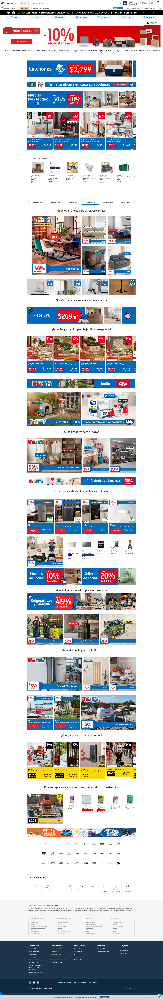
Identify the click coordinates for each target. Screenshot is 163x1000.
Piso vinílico (34, 931)
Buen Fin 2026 (116, 933)
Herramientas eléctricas (64, 929)
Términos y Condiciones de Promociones (36, 968)
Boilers (87, 931)
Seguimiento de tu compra (58, 959)
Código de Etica (78, 951)
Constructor (24, 8)
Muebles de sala (90, 933)
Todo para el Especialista (80, 957)
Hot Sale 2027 (123, 953)
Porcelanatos (89, 928)
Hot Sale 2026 (116, 931)
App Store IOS (101, 949)
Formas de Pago (33, 954)
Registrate (54, 951)
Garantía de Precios (34, 951)
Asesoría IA (117, 8)
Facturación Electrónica (35, 965)
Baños (60, 928)
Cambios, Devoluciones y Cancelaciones (35, 973)
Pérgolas (115, 929)
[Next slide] (134, 131)
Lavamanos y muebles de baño (39, 926)
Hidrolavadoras (35, 933)
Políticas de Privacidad (80, 982)
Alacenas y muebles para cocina (94, 926)
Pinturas (115, 928)
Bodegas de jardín (90, 922)
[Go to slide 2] (81, 151)
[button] (78, 3)
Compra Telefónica (36, 8)
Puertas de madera (118, 922)
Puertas (60, 924)
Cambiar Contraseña (56, 954)
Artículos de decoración (92, 929)
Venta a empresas (33, 957)
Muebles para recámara (64, 931)
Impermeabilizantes (91, 924)
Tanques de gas (35, 922)
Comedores (61, 933)
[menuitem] (126, 8)
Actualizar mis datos (56, 962)
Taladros (115, 924)
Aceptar (105, 997)
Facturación (46, 8)
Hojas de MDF (35, 929)
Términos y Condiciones (35, 959)
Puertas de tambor (36, 924)
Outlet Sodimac (124, 956)
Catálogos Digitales (79, 959)
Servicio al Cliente (33, 949)
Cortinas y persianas (118, 926)
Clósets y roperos (63, 922)
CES (75, 954)
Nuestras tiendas (78, 949)
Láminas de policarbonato (38, 928)
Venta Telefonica (93, 982)
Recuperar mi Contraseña (58, 957)
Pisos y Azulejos (62, 926)
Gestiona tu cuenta (56, 949)
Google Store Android (103, 951)
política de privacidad (86, 997)
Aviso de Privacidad (34, 962)
